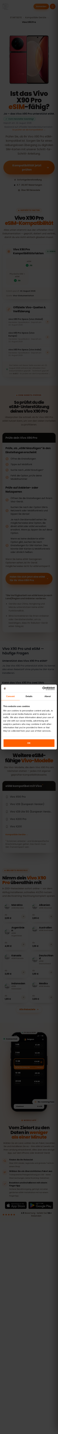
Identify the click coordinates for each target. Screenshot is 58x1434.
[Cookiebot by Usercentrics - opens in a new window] (42, 688)
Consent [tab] (10, 696)
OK (29, 743)
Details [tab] (29, 696)
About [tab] (47, 696)
